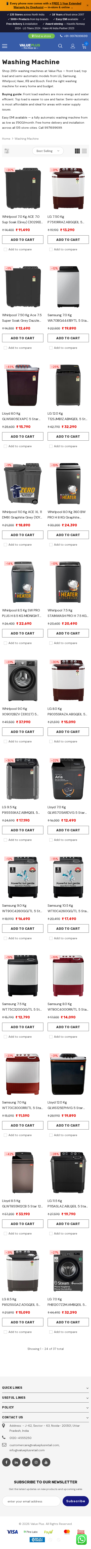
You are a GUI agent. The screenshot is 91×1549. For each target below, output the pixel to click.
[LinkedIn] (16, 1462)
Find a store (42, 36)
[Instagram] (36, 1462)
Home (6, 139)
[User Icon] (73, 46)
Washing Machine (27, 139)
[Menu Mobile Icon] (4, 46)
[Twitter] (26, 1462)
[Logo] (29, 46)
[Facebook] (6, 1462)
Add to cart (22, 240)
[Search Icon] (60, 46)
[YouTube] (46, 1462)
